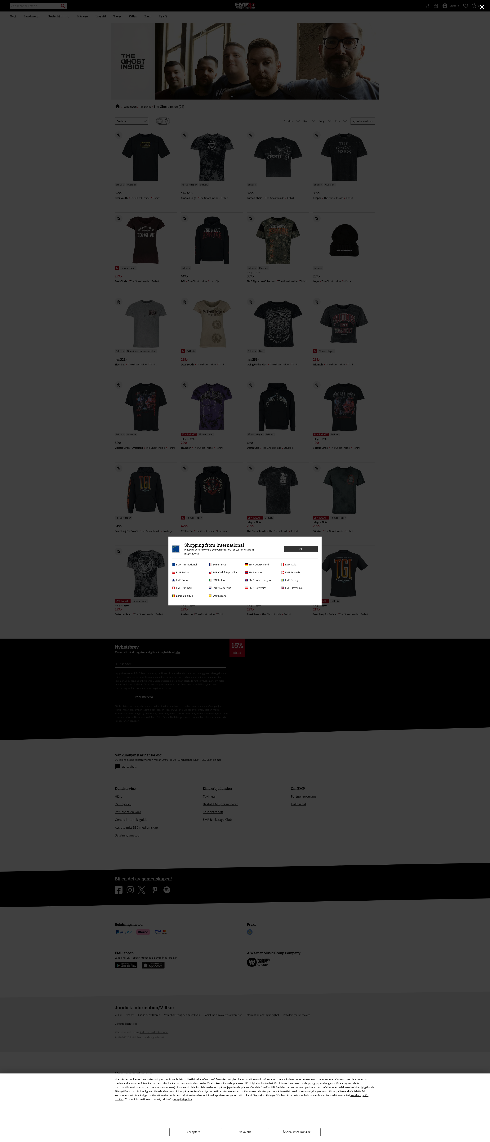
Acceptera (193, 1132)
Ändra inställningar (296, 1132)
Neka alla (245, 1132)
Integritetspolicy (182, 1099)
